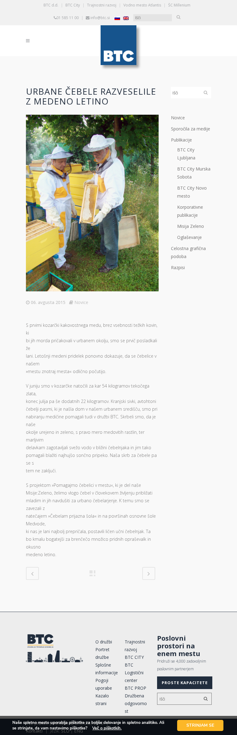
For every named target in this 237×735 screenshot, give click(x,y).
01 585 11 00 (67, 17)
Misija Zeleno (190, 226)
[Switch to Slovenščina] (117, 18)
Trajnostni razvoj (101, 5)
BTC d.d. (51, 5)
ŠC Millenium (179, 5)
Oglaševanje (189, 237)
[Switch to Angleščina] (126, 18)
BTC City (72, 5)
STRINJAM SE (200, 725)
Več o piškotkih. (107, 728)
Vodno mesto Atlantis (142, 5)
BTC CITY (134, 657)
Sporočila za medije (190, 129)
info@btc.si (100, 17)
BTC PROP (135, 688)
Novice (81, 302)
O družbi (103, 642)
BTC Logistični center (134, 672)
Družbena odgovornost (136, 703)
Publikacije (181, 140)
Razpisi (178, 267)
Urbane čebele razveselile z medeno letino (91, 96)
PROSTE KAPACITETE (185, 682)
